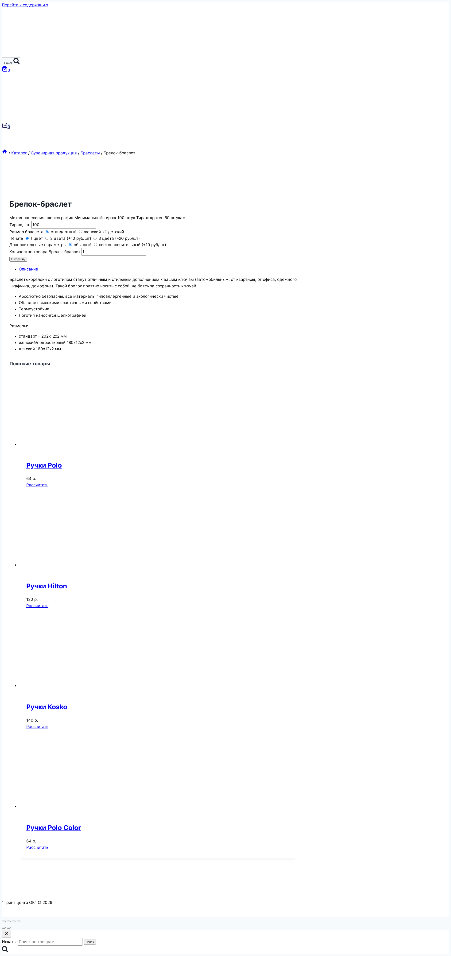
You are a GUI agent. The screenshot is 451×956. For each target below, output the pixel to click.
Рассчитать (37, 485)
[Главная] (5, 153)
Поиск (90, 942)
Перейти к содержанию (25, 5)
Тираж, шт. (20, 224)
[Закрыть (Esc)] (4, 921)
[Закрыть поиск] (6, 933)
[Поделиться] (9, 921)
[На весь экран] (14, 921)
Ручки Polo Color (53, 828)
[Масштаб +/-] (18, 921)
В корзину (18, 259)
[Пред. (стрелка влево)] (4, 928)
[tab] (158, 269)
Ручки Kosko (46, 707)
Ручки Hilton (46, 586)
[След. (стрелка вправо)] (9, 928)
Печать (16, 238)
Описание (28, 269)
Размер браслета (27, 231)
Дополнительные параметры (38, 244)
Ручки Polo (44, 465)
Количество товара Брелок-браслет (44, 251)
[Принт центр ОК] (11, 53)
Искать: (9, 941)
